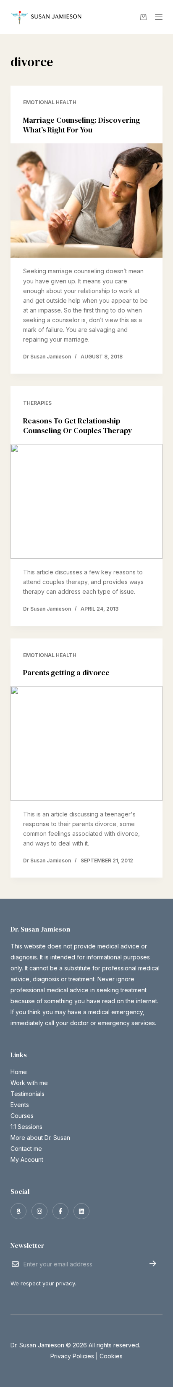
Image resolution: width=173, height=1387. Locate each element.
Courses (22, 1115)
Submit (153, 1263)
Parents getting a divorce (66, 672)
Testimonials (27, 1093)
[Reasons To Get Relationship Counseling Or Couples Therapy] (86, 501)
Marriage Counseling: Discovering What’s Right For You (81, 125)
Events (19, 1104)
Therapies (37, 403)
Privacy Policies (72, 1356)
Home (18, 1071)
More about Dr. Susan (40, 1137)
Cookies (111, 1356)
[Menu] (159, 17)
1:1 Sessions (26, 1126)
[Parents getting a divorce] (86, 743)
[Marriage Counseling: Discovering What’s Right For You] (86, 200)
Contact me (26, 1148)
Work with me (29, 1082)
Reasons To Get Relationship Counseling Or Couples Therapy (77, 425)
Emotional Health (49, 102)
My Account (26, 1159)
